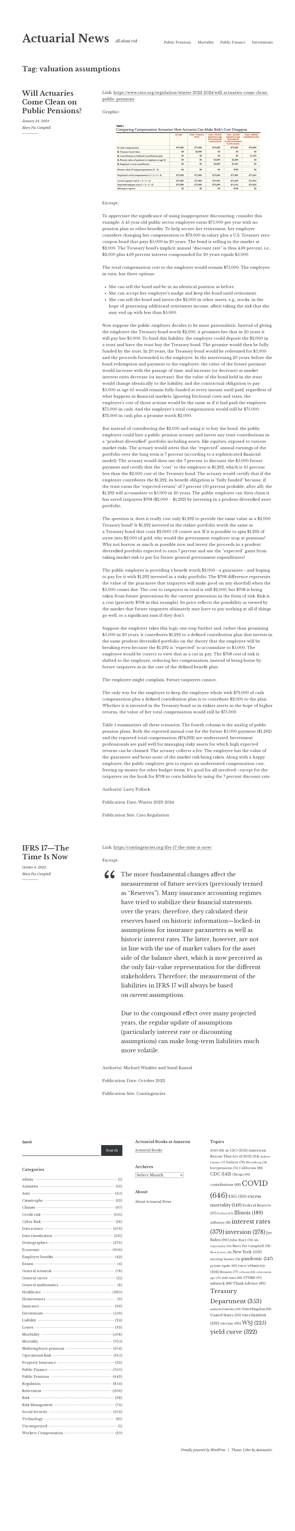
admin (27, 1179)
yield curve (233, 1331)
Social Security (34, 1412)
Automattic (264, 1450)
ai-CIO (236, 1150)
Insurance (30, 1306)
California (251, 1168)
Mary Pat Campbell (36, 128)
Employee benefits (37, 1257)
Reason (229, 1272)
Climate (28, 1207)
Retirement (31, 1391)
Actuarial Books (148, 1150)
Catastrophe (32, 1200)
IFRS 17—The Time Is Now (45, 852)
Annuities (30, 1186)
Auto (26, 1193)
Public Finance (232, 42)
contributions (225, 1185)
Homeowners (33, 1299)
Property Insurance (39, 1362)
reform (247, 1272)
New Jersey (221, 1252)
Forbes (225, 1213)
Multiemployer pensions (43, 1348)
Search (112, 1150)
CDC (220, 1174)
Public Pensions (177, 42)
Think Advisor (249, 1283)
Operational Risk (36, 1355)
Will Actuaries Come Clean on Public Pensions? (52, 102)
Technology (32, 1419)
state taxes (232, 1277)
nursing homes (225, 1259)
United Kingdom (256, 1309)
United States (225, 1315)
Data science (32, 1229)
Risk (26, 1398)
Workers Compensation (42, 1433)
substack (221, 1283)
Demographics (34, 1243)
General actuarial (36, 1271)
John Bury (241, 1240)
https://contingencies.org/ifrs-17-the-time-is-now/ (162, 847)
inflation (220, 1222)
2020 (217, 1150)
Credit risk (31, 1215)
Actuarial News (65, 38)
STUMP (252, 1277)
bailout (235, 1162)
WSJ (254, 1323)
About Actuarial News (153, 1202)
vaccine (230, 1323)
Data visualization (37, 1236)
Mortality (206, 42)
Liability (29, 1320)
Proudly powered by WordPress (203, 1450)
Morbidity (31, 1334)
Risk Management (37, 1405)
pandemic (257, 1258)
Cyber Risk (31, 1222)
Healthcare (31, 1292)
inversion (245, 1232)
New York (247, 1252)
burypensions (224, 1168)
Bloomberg (256, 1162)
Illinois (248, 1213)
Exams (27, 1264)
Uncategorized (34, 1426)
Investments (262, 42)
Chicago (241, 1174)
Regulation (31, 1384)
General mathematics (40, 1285)
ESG (237, 1196)
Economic (31, 1250)
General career (35, 1278)
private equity (223, 1266)
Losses (27, 1327)
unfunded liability (225, 1309)
